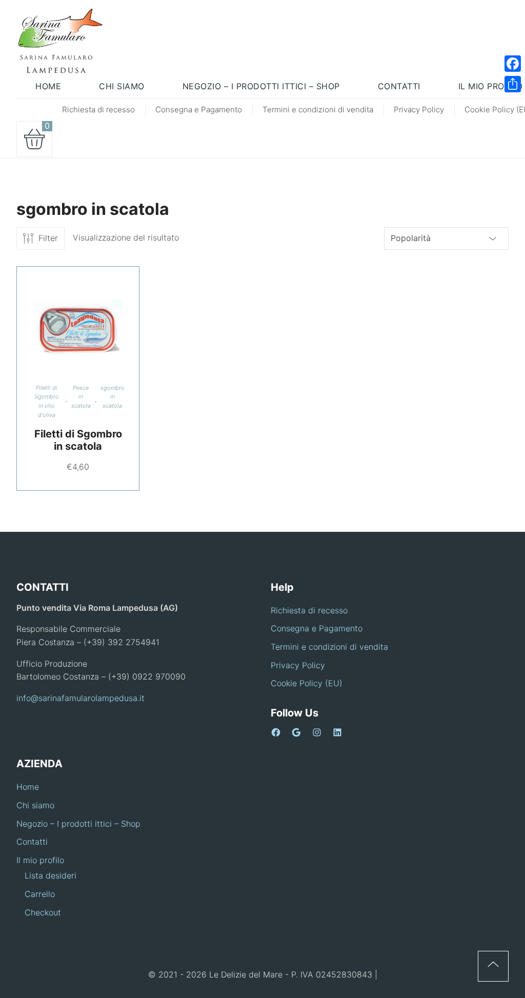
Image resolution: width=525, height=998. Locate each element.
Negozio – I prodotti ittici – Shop (78, 824)
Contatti (32, 841)
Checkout (43, 912)
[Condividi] (512, 84)
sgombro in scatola (112, 396)
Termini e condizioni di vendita (317, 109)
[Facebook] (512, 63)
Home (27, 787)
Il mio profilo (40, 860)
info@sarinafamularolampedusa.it (80, 698)
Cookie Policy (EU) (306, 683)
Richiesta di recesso (98, 109)
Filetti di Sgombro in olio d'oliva (46, 401)
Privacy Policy (419, 109)
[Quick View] (91, 328)
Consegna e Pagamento (198, 109)
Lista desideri (50, 875)
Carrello (40, 894)
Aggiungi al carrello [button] (65, 328)
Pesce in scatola (81, 396)
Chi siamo (35, 805)
